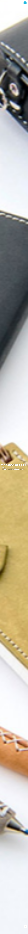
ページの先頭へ (25, 926)
